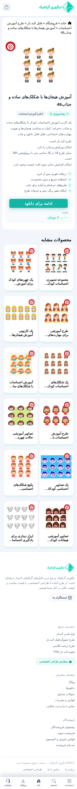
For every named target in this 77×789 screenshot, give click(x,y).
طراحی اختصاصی (32, 769)
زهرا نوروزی (59, 113)
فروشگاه (51, 23)
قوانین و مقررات (65, 700)
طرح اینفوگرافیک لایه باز (60, 639)
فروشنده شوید (66, 733)
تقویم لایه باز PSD (64, 651)
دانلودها (70, 688)
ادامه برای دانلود (39, 203)
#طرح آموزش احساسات (31, 113)
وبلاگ (71, 682)
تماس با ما (53, 769)
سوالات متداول (66, 694)
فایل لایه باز (34, 23)
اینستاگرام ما (60, 597)
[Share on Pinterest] (67, 251)
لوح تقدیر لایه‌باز (65, 633)
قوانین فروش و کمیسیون (60, 739)
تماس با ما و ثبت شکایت (60, 706)
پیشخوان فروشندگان (63, 727)
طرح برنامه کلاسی (64, 645)
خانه (63, 23)
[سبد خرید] (6, 7)
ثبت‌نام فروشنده (65, 745)
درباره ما (70, 769)
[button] (38, 64)
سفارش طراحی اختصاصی (53, 661)
